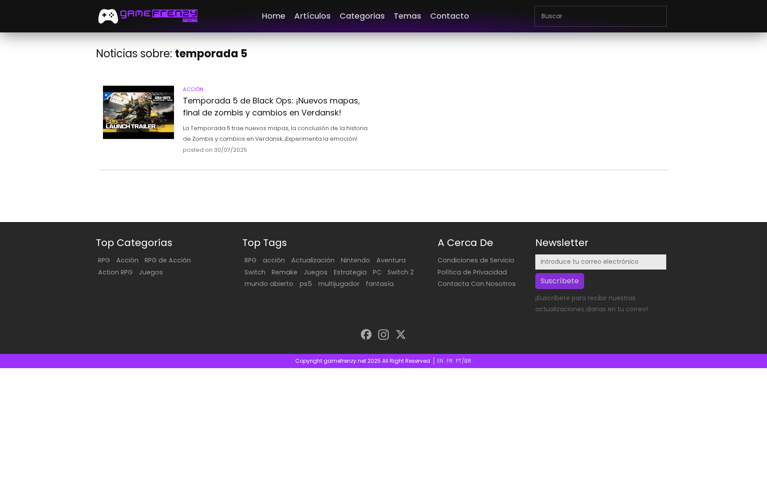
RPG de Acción (168, 260)
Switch (255, 272)
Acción (127, 260)
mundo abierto (269, 283)
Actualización (313, 260)
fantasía (380, 283)
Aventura (391, 260)
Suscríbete (560, 281)
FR (450, 361)
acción (274, 260)
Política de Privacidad (472, 272)
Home (273, 15)
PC (377, 272)
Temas (407, 15)
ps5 (306, 283)
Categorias (362, 15)
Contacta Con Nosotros (477, 283)
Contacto (449, 15)
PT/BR (463, 361)
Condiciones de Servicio (476, 260)
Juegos (151, 272)
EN (440, 361)
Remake (284, 272)
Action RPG (115, 272)
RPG (104, 260)
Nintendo (355, 260)
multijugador (339, 283)
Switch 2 (400, 272)
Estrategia (350, 272)
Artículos (312, 15)
